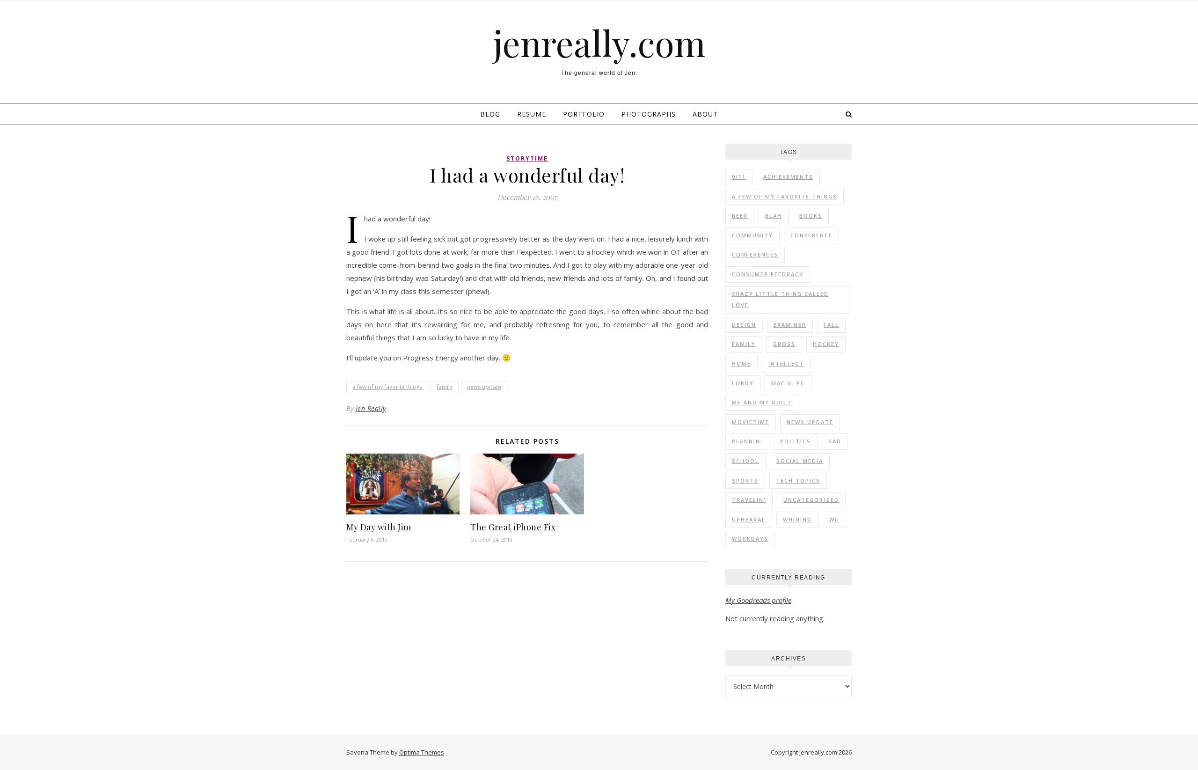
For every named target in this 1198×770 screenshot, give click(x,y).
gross (784, 343)
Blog (490, 114)
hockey (826, 343)
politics (795, 441)
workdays (750, 538)
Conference (811, 235)
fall (831, 324)
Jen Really (371, 408)
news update (484, 387)
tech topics (798, 480)
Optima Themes (421, 752)
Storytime (527, 158)
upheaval (749, 519)
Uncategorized (811, 499)
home (741, 363)
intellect (786, 363)
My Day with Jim (378, 527)
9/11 (739, 176)
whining (797, 519)
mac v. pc (788, 383)
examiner (790, 324)
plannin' (747, 441)
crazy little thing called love (780, 299)
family (445, 387)
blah (773, 215)
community (752, 235)
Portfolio (584, 114)
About (705, 114)
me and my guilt (762, 402)
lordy (743, 383)
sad (834, 441)
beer (740, 215)
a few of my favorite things (387, 387)
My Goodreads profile (758, 600)
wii (834, 519)
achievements (788, 176)
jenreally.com (599, 42)
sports (745, 480)
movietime (750, 421)
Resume (531, 114)
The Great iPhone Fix (512, 527)
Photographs (648, 114)
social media (799, 460)
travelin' (749, 499)
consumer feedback (768, 274)
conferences (755, 254)
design (744, 324)
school (745, 460)
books (810, 215)
